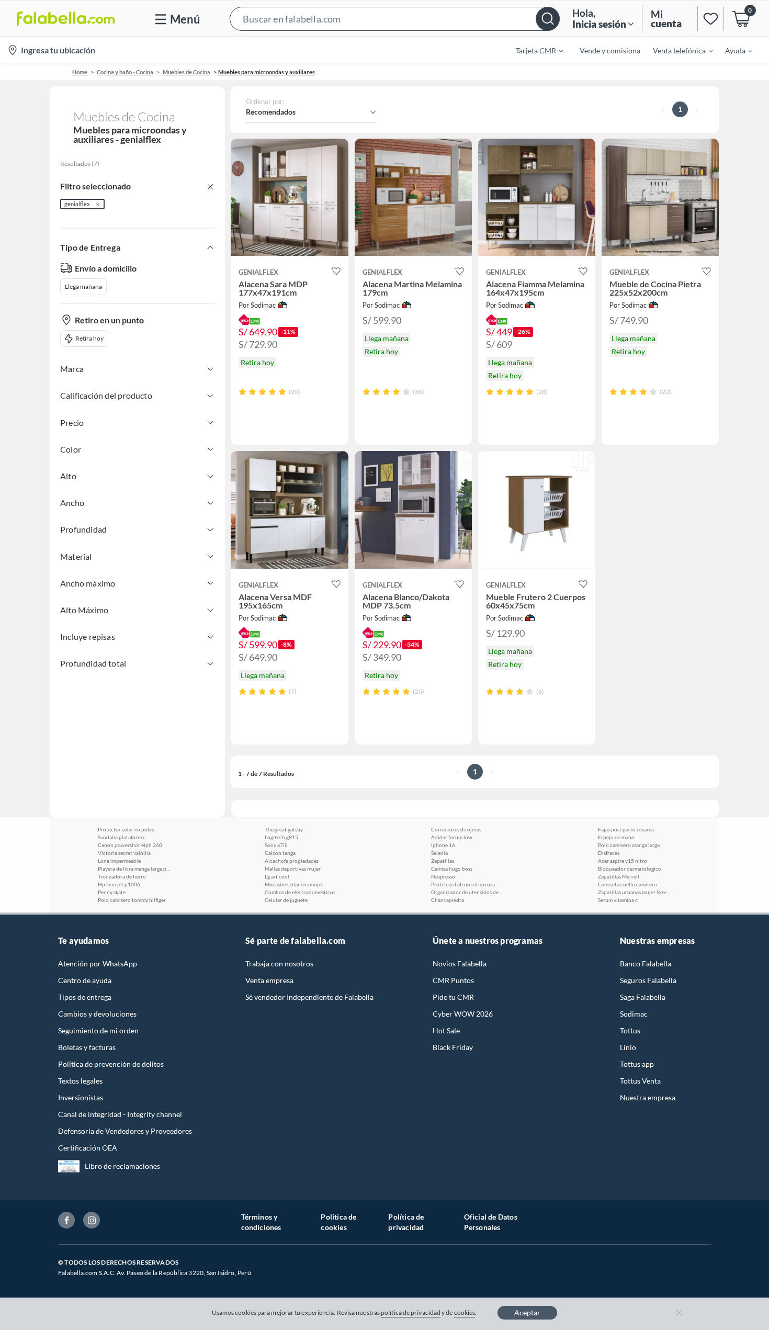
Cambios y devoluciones (97, 1013)
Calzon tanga (280, 853)
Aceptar (527, 1312)
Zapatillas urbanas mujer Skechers (634, 892)
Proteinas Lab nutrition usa (463, 884)
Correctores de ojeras (456, 829)
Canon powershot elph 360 (130, 845)
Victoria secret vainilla (124, 853)
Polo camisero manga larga (629, 845)
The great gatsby (284, 829)
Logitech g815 (281, 837)
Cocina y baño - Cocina (125, 72)
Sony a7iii (276, 845)
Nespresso (443, 876)
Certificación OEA (87, 1147)
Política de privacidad (406, 1222)
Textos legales (80, 1080)
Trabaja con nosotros (279, 963)
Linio (628, 1047)
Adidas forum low (451, 837)
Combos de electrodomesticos (300, 892)
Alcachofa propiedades (292, 861)
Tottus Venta (640, 1080)
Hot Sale (446, 1030)
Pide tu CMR (453, 997)
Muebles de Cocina (186, 72)
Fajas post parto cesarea (626, 829)
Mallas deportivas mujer (293, 868)
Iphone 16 (443, 845)
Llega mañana (83, 286)
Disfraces (608, 853)
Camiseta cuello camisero (627, 884)
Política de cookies (338, 1222)
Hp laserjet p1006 (119, 884)
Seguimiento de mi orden (98, 1030)
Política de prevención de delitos (111, 1064)
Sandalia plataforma (121, 837)
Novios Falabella (460, 963)
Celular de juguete (286, 900)
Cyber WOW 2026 (463, 1013)
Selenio (439, 853)
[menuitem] (533, 50)
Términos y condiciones (261, 1222)
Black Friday (453, 1047)
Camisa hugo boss (451, 868)
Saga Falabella (642, 997)
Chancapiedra (447, 900)
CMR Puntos (453, 980)
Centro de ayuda (84, 980)
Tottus (630, 1030)
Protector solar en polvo (126, 829)
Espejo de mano (616, 837)
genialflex (77, 204)
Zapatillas (442, 861)
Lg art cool (277, 876)
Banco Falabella (645, 963)
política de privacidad (410, 1312)
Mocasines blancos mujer (294, 884)
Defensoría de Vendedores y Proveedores (125, 1130)
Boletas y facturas (87, 1047)
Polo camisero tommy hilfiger (132, 900)
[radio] (242, 392)
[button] (395, 19)
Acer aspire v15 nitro (622, 861)
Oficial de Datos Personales (490, 1222)
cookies (465, 1312)
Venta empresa (269, 980)
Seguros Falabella (648, 980)
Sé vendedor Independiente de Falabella (309, 997)
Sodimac (634, 1013)
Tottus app (637, 1064)
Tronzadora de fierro (122, 876)
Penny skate (112, 892)
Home (79, 72)
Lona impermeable (119, 861)
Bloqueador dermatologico (629, 868)
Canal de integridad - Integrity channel (120, 1114)
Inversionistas (80, 1097)
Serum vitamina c (618, 900)
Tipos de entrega (84, 997)
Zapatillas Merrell (618, 876)
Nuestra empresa (647, 1097)
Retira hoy (89, 338)
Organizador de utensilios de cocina (467, 892)
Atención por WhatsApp (97, 963)
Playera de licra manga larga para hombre (134, 868)
